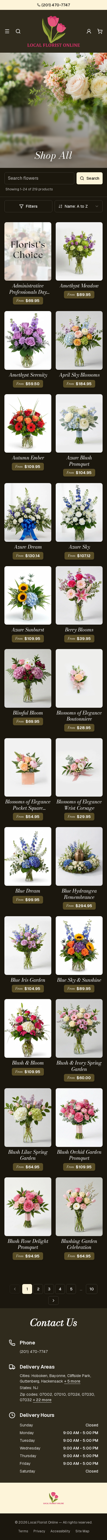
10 (91, 1289)
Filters (32, 206)
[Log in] (89, 31)
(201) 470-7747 (55, 4)
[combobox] (79, 206)
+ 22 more (42, 1399)
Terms (23, 1531)
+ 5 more (72, 1381)
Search (92, 178)
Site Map (82, 1531)
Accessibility (60, 1531)
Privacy (39, 1531)
